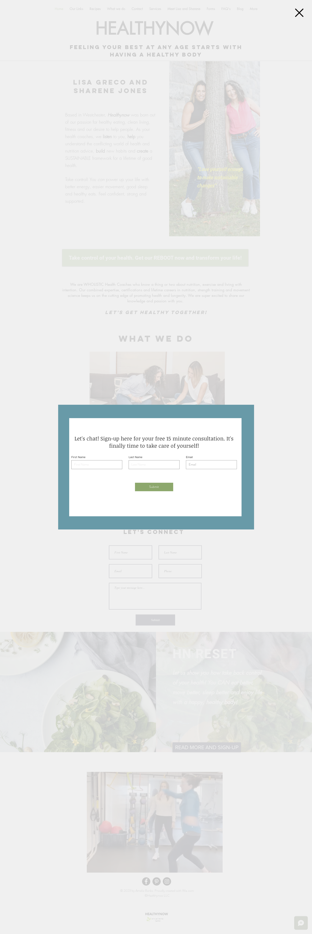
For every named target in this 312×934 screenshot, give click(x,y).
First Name (78, 457)
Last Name (135, 457)
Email (189, 457)
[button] (299, 12)
